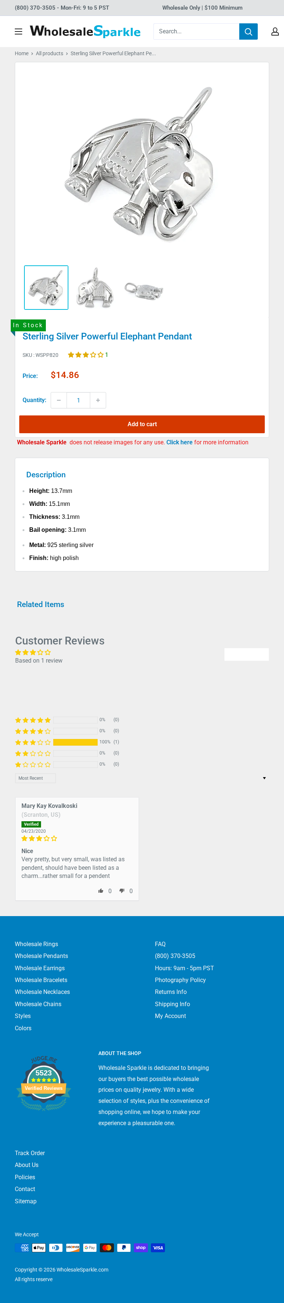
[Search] (248, 31)
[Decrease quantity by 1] (59, 400)
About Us (26, 1164)
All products (49, 53)
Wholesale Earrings (40, 968)
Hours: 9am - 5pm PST (184, 968)
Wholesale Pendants (41, 955)
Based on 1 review (38, 660)
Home (21, 53)
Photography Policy (180, 980)
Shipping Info (172, 1004)
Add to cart (142, 424)
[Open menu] (18, 31)
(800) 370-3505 (175, 955)
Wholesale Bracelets (41, 980)
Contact (25, 1189)
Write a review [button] (247, 654)
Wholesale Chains (38, 1004)
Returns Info (171, 991)
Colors (23, 1028)
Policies (25, 1177)
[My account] (275, 31)
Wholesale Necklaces (42, 991)
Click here (180, 442)
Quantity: (34, 400)
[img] (77, 838)
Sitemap (26, 1201)
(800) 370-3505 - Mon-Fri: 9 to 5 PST (62, 7)
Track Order (30, 1153)
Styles (23, 1015)
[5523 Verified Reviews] (43, 1123)
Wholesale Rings (36, 944)
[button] (86, 354)
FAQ (160, 944)
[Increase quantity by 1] (98, 400)
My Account (170, 1015)
